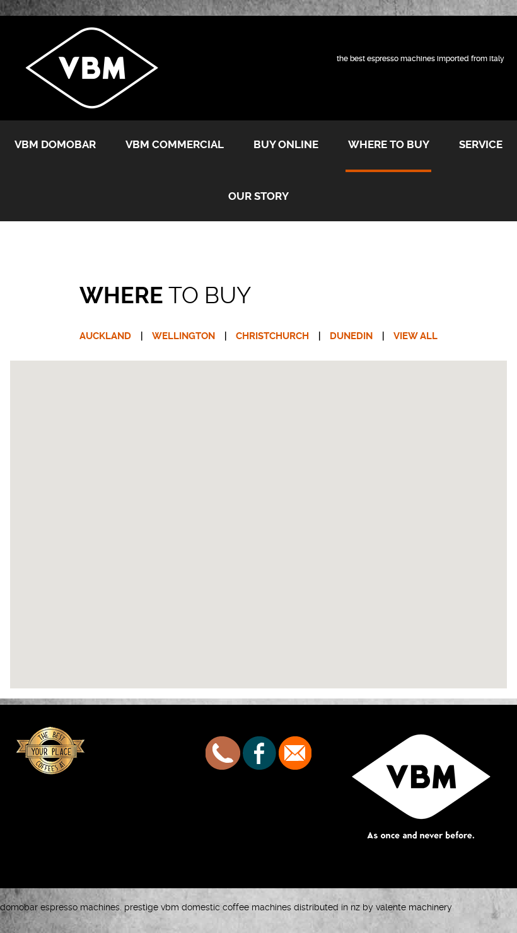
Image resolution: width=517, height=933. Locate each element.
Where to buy (388, 144)
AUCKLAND (105, 336)
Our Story (258, 196)
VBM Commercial (174, 144)
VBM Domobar (55, 144)
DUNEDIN (351, 336)
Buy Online (285, 144)
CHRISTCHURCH (272, 336)
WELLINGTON (183, 336)
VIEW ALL (415, 336)
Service (480, 144)
